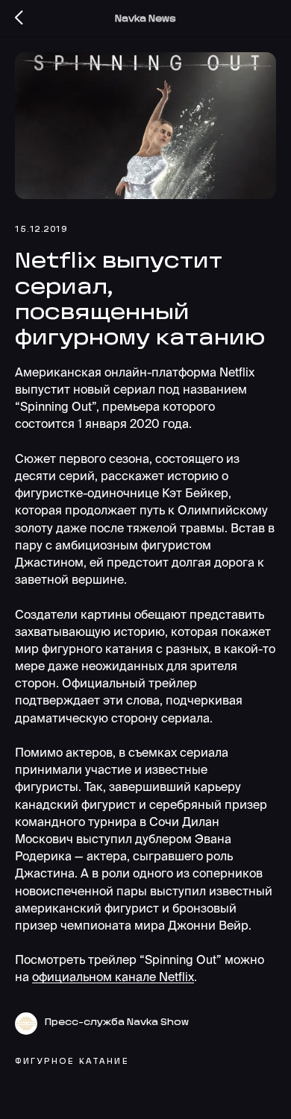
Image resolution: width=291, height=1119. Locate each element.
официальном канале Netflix (113, 976)
